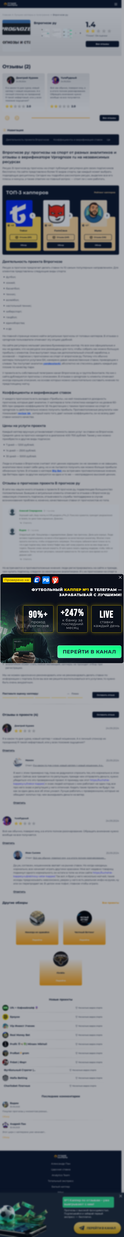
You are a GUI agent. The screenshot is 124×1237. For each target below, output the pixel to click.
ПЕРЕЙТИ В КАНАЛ (89, 652)
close (120, 577)
